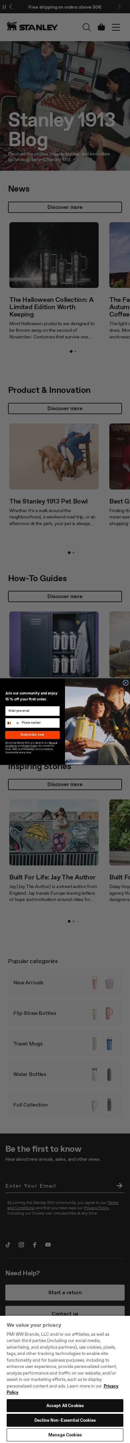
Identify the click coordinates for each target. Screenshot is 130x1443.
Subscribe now (32, 735)
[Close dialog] (125, 682)
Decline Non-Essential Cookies (65, 1420)
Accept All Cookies (65, 1405)
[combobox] (12, 723)
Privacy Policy (29, 746)
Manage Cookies (65, 1434)
